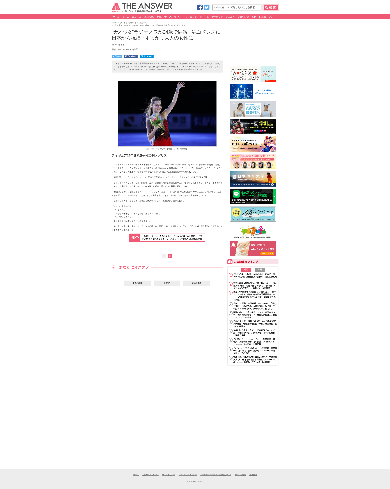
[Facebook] (200, 7)
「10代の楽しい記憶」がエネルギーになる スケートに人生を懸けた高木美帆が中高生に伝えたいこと (255, 276)
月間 (260, 269)
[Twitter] (206, 7)
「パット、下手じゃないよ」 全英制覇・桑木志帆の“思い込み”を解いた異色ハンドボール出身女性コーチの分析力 (255, 350)
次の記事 (138, 283)
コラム (125, 17)
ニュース (136, 17)
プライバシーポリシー (188, 475)
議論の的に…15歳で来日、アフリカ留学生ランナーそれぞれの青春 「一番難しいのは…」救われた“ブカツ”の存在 (255, 315)
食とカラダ (217, 17)
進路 (254, 17)
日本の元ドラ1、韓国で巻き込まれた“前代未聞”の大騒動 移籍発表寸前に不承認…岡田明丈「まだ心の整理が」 (255, 324)
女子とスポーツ (172, 17)
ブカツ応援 (243, 17)
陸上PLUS (149, 17)
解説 (159, 17)
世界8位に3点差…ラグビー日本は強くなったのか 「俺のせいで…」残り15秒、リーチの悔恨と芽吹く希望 (254, 332)
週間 (246, 269)
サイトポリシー (168, 475)
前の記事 (196, 283)
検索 (270, 7)
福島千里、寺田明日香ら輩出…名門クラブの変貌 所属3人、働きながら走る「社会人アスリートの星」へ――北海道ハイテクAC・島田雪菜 (255, 359)
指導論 (262, 17)
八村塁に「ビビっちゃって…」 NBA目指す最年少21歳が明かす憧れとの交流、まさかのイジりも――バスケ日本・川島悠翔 (254, 341)
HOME (114, 23)
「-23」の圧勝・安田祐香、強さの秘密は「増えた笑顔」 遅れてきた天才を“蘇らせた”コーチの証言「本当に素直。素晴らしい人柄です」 (254, 306)
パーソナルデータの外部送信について (215, 475)
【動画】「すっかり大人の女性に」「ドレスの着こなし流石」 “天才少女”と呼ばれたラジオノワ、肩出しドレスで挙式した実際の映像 (172, 237)
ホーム (116, 17)
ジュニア (230, 17)
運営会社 (253, 475)
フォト (272, 17)
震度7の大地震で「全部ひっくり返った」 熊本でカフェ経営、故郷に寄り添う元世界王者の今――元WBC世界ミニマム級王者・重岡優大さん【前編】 (254, 296)
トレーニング (190, 17)
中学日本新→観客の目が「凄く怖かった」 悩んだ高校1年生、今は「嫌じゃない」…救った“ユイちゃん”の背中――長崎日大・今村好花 (255, 285)
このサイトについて (150, 475)
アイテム (204, 17)
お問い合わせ (240, 475)
